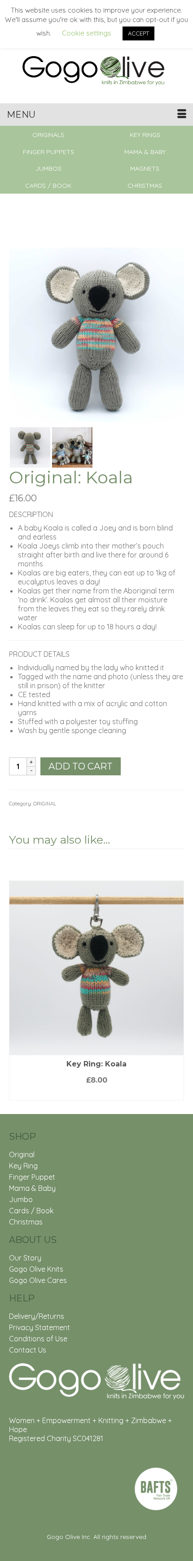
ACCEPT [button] (138, 33)
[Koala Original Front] (96, 334)
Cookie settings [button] (86, 33)
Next (176, 979)
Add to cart (80, 766)
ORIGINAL (44, 803)
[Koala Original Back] (30, 446)
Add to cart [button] (97, 1093)
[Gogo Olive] (96, 69)
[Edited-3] (72, 446)
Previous (17, 979)
